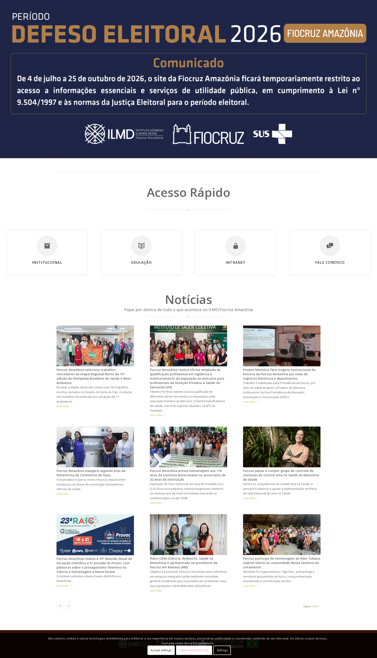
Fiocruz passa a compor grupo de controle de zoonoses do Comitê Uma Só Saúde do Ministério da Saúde (281, 475)
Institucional (47, 262)
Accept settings (161, 650)
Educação (141, 262)
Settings (222, 650)
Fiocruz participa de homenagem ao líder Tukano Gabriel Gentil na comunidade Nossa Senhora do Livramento (281, 562)
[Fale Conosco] (330, 246)
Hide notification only (194, 650)
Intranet (236, 262)
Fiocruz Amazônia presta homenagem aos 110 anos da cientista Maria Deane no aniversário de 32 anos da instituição (188, 475)
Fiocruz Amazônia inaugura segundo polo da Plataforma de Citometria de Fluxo (91, 473)
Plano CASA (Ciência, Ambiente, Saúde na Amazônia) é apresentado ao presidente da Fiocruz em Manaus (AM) (184, 562)
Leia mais (63, 406)
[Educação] (141, 246)
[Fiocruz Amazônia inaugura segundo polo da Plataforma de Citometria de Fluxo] (95, 447)
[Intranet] (236, 246)
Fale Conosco (330, 262)
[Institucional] (47, 246)
